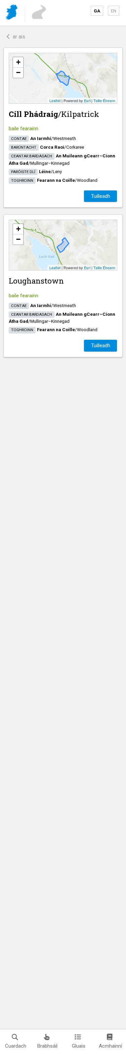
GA (97, 10)
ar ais (17, 36)
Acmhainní (110, 1046)
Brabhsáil (47, 1046)
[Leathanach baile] (12, 13)
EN (113, 10)
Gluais (78, 1046)
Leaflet (54, 100)
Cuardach (15, 1046)
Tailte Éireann (104, 100)
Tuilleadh (100, 196)
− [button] (18, 72)
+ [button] (18, 62)
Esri (87, 100)
